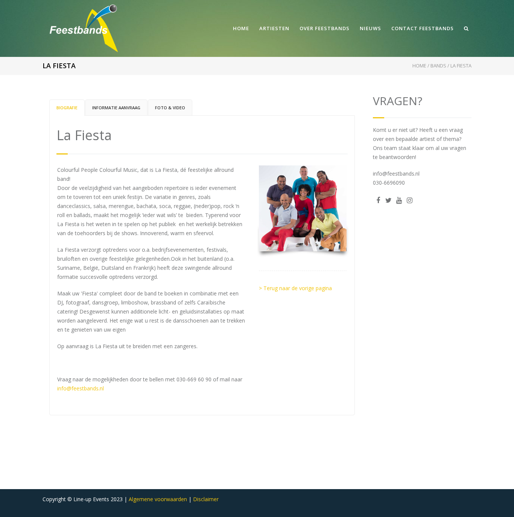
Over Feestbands (325, 28)
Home (241, 28)
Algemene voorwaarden (158, 499)
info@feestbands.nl (80, 388)
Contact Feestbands (422, 28)
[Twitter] (388, 200)
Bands (438, 65)
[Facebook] (378, 200)
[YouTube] (399, 200)
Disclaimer (206, 499)
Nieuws (370, 28)
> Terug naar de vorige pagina (295, 288)
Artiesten (274, 28)
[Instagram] (409, 200)
